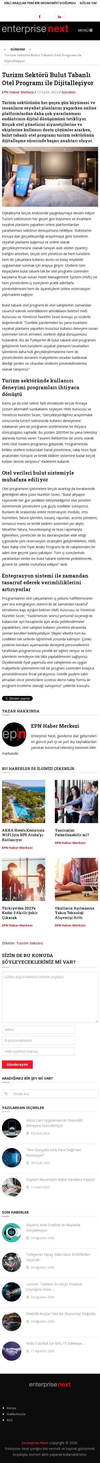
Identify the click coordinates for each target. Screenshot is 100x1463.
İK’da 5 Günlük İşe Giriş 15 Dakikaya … (55, 1343)
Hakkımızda (16, 1414)
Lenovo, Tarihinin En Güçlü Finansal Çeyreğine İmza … (54, 1287)
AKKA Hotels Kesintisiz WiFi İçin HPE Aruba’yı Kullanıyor (23, 835)
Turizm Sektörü (29, 943)
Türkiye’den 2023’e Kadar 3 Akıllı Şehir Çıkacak (20, 913)
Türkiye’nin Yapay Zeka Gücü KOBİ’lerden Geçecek (58, 1257)
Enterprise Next (35, 1442)
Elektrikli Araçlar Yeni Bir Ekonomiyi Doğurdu (61, 1313)
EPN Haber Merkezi (18, 92)
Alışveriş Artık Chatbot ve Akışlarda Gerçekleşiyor (53, 1227)
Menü (83, 30)
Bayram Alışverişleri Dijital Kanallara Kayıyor (60, 1179)
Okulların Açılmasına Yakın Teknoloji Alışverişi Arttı (74, 913)
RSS (10, 1420)
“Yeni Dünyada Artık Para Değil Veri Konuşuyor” (53, 1152)
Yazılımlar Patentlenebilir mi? (72, 832)
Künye (11, 1408)
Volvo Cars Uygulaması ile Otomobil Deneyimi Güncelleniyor (54, 1123)
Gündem (68, 92)
